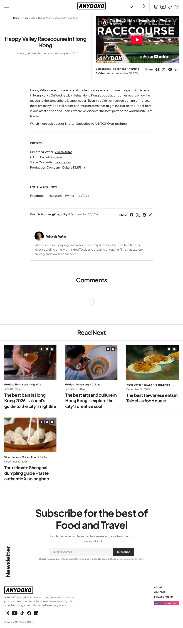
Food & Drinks (162, 384)
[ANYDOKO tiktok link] (170, 7)
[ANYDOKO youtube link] (163, 7)
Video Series (29, 18)
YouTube (83, 195)
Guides (8, 384)
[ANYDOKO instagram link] (156, 7)
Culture (96, 384)
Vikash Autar (106, 73)
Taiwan (148, 384)
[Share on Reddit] (170, 69)
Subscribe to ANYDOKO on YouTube (101, 123)
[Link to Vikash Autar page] (39, 236)
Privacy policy (164, 597)
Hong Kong (119, 68)
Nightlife (134, 68)
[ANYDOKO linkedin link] (36, 613)
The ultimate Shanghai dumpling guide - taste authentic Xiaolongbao (26, 473)
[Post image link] (30, 362)
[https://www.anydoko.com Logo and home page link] (91, 6)
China (25, 457)
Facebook (37, 195)
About (158, 587)
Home (16, 18)
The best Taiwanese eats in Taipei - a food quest (151, 397)
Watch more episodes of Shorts (52, 123)
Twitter (69, 195)
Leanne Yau (63, 162)
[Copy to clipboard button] (176, 69)
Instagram (55, 195)
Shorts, (68, 111)
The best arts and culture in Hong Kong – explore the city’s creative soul (91, 400)
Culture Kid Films (74, 167)
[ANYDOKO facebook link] (176, 7)
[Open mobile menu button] (6, 6)
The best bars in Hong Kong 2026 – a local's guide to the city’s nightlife (30, 400)
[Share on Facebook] (157, 69)
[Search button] (143, 6)
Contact (159, 592)
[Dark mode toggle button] (131, 6)
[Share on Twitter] (163, 69)
